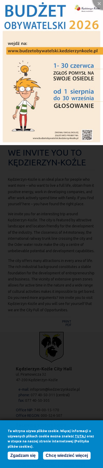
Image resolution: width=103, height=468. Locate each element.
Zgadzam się (23, 455)
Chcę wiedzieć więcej (67, 455)
